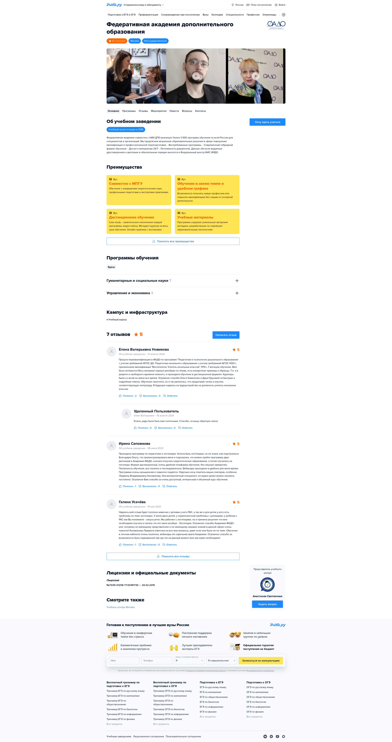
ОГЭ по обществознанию (261, 697)
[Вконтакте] (265, 736)
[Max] (283, 736)
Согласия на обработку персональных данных (206, 670)
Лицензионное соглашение (148, 736)
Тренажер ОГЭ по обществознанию (163, 702)
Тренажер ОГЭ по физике (167, 719)
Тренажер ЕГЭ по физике (121, 719)
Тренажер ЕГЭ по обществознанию (116, 702)
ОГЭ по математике (257, 692)
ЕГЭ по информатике (211, 706)
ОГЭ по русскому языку (260, 687)
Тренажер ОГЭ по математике (170, 695)
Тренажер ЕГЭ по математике (123, 695)
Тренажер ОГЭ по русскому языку (172, 690)
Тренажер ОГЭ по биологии (169, 709)
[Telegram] (271, 736)
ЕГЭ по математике (210, 692)
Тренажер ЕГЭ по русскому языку (126, 690)
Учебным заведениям (119, 736)
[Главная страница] (114, 5)
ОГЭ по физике (255, 711)
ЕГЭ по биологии (209, 702)
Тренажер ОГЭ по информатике (171, 714)
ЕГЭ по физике (208, 711)
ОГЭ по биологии (256, 702)
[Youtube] (277, 736)
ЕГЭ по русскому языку (213, 687)
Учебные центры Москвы (121, 607)
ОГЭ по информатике (258, 706)
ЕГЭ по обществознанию (214, 697)
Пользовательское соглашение (183, 736)
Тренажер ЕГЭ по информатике (124, 714)
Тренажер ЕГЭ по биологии (122, 709)
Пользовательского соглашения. (260, 670)
